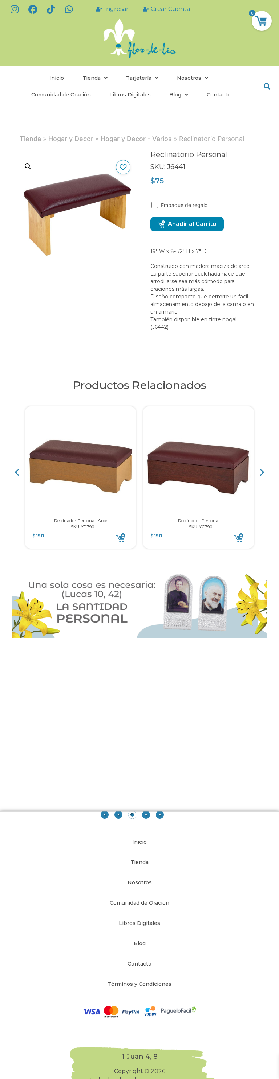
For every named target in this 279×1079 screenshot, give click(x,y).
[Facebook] (33, 9)
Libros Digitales (130, 94)
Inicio (56, 78)
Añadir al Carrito (192, 223)
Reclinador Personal (198, 520)
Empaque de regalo (185, 205)
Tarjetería (138, 78)
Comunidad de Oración (61, 94)
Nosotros (189, 78)
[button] (267, 86)
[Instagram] (14, 9)
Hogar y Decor (70, 138)
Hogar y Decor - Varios (136, 138)
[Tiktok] (51, 9)
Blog (175, 94)
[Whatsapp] (69, 9)
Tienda (91, 78)
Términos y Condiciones (139, 984)
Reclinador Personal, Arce (80, 520)
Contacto (219, 94)
